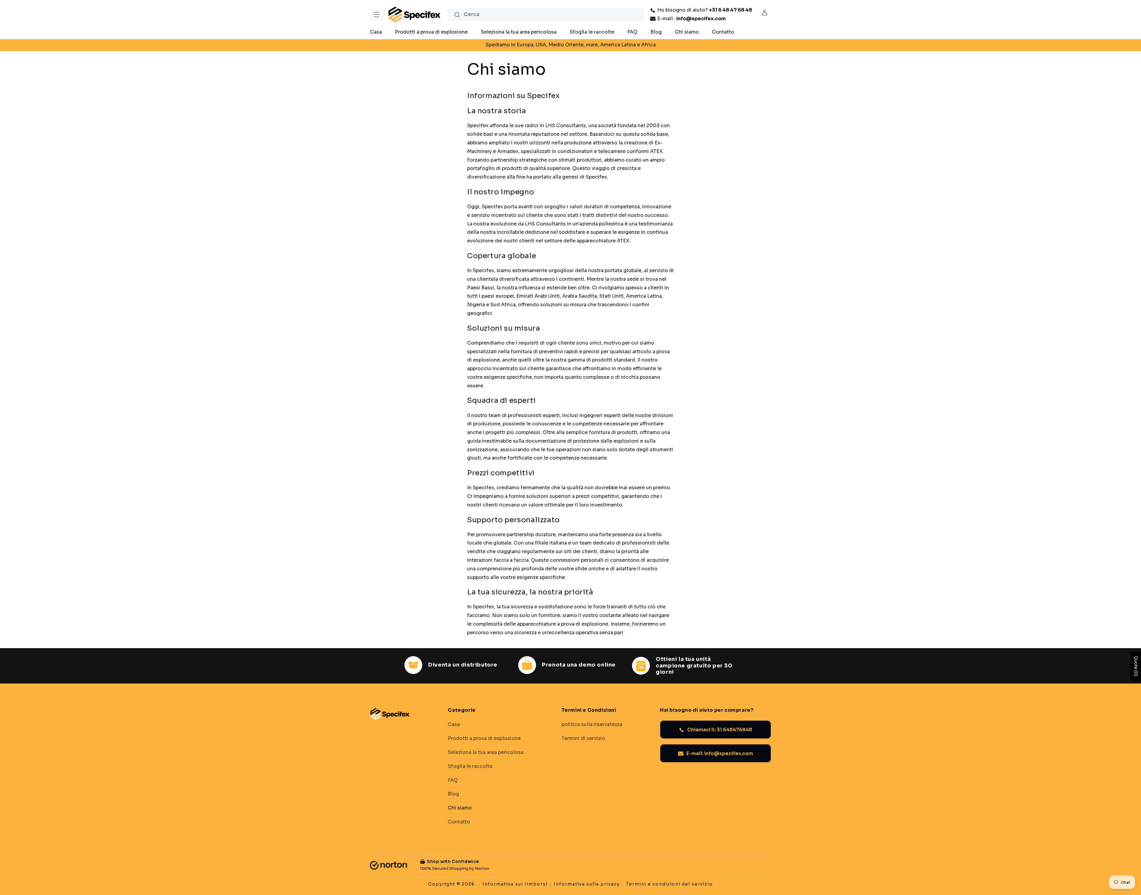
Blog (453, 794)
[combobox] (545, 14)
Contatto (459, 822)
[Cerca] (457, 14)
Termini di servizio (583, 738)
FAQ (453, 780)
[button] (376, 14)
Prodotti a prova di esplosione (484, 738)
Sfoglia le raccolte (470, 766)
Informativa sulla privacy (587, 884)
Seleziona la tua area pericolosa (486, 752)
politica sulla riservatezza (592, 725)
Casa (454, 725)
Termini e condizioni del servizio (669, 884)
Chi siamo (460, 808)
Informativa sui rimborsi (515, 884)
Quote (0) (1136, 666)
